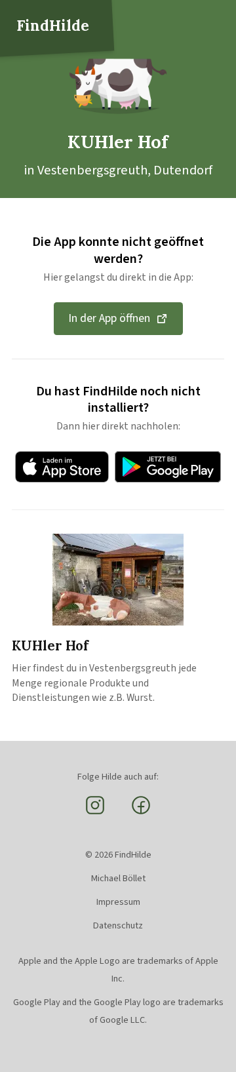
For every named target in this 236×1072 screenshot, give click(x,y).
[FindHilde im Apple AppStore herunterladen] (62, 467)
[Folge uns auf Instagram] (95, 812)
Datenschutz (118, 925)
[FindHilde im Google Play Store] (168, 467)
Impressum (118, 902)
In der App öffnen (109, 318)
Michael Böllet (118, 878)
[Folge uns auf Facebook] (141, 812)
